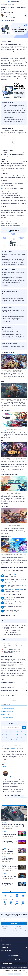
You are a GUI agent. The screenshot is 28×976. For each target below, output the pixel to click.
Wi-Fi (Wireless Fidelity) (7, 711)
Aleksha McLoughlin (13, 18)
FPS (23, 527)
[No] (26, 972)
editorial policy (12, 748)
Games (13, 4)
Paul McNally (5, 828)
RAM (10, 589)
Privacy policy (17, 974)
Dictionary (5, 4)
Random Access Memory (7, 717)
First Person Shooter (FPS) (7, 708)
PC (19, 579)
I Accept (10, 974)
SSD (13, 589)
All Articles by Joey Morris (10, 795)
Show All (25, 891)
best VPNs (14, 575)
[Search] (24, 727)
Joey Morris (13, 772)
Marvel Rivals (4, 431)
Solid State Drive (5, 714)
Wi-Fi (23, 585)
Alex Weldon (5, 861)
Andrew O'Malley (6, 844)
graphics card (19, 589)
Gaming (9, 4)
